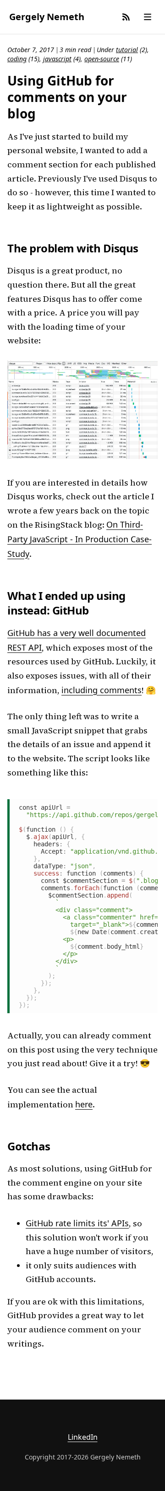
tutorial (127, 49)
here (84, 1104)
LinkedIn (83, 1437)
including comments (101, 689)
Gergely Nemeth (46, 17)
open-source (101, 58)
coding (17, 58)
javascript (57, 58)
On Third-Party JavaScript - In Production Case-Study (79, 539)
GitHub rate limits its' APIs (77, 1223)
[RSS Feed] (126, 16)
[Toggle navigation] (147, 17)
